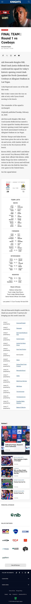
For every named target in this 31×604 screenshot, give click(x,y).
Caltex (18, 376)
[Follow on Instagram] (25, 572)
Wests (18, 360)
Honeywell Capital (20, 323)
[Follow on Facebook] (19, 572)
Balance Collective (21, 407)
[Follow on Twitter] (22, 572)
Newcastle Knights (6, 46)
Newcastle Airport (20, 370)
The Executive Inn (20, 397)
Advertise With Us (23, 594)
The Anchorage (20, 391)
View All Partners (15, 565)
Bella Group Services (21, 381)
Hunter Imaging (20, 339)
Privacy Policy (19, 590)
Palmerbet (19, 328)
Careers (6, 594)
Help (10, 594)
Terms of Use (12, 590)
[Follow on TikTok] (16, 572)
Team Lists (5, 30)
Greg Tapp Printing (21, 349)
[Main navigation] (2, 2)
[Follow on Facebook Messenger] (28, 572)
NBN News (19, 386)
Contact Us (14, 594)
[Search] (29, 2)
